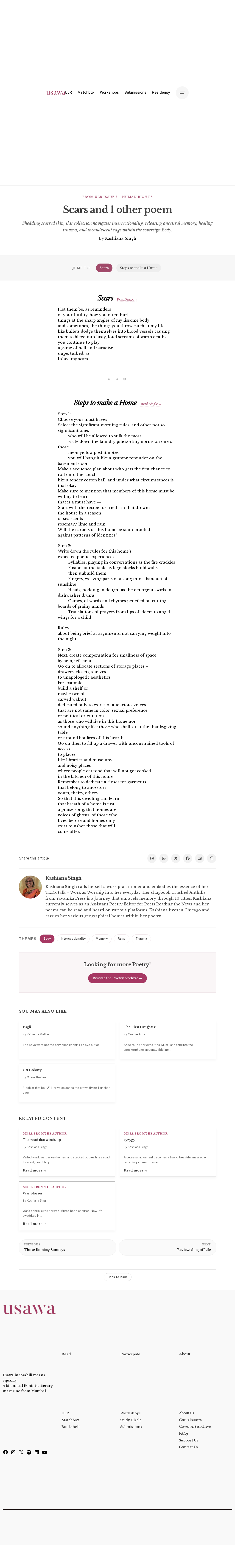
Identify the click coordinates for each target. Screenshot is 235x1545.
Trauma (141, 938)
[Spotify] (29, 1453)
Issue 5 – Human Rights (128, 197)
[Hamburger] (182, 92)
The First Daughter (139, 1027)
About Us (186, 1413)
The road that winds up (42, 1140)
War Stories (32, 1193)
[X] (21, 1453)
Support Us (188, 1440)
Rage (122, 938)
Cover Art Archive (195, 1426)
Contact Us (188, 1447)
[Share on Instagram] (152, 858)
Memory (102, 938)
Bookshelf (71, 1427)
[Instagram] (13, 1453)
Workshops (130, 1413)
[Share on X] (175, 858)
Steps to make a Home (138, 268)
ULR (65, 1413)
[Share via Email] (199, 858)
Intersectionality (73, 938)
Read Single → (127, 299)
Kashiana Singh (120, 238)
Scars (104, 268)
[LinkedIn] (36, 1453)
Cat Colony (32, 1070)
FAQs (183, 1433)
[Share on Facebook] (187, 858)
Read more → (35, 1170)
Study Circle (131, 1420)
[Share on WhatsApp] (163, 858)
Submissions (131, 1427)
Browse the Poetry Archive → (117, 978)
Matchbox (70, 1420)
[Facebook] (5, 1453)
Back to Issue (118, 1277)
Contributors (190, 1420)
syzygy (129, 1140)
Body (47, 938)
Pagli (27, 1027)
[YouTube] (44, 1453)
